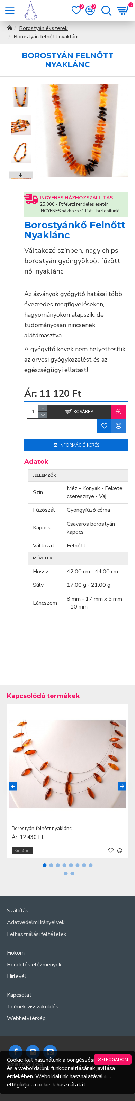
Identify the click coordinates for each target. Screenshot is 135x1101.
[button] (21, 87)
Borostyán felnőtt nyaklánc (42, 828)
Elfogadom (114, 1059)
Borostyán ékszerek (43, 28)
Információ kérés (79, 445)
